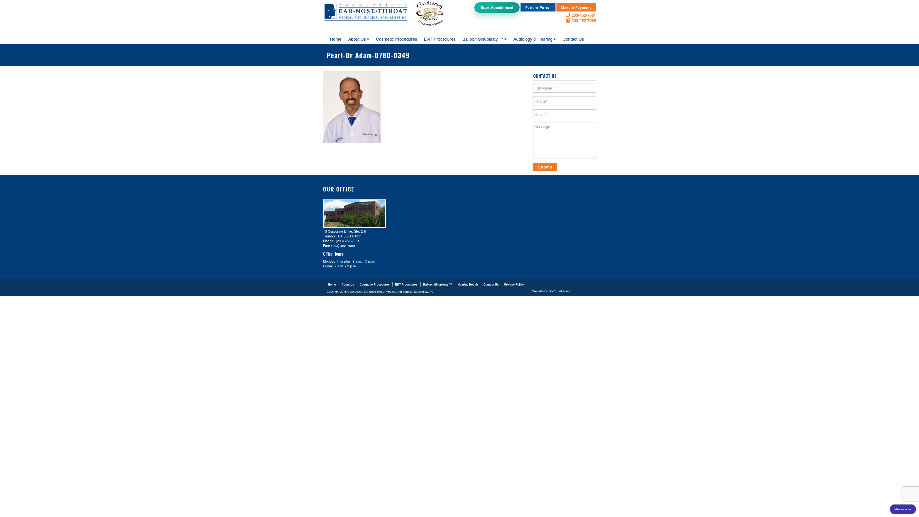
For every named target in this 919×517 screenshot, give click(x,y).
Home (336, 39)
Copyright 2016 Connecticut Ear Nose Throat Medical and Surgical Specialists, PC (380, 291)
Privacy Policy (514, 284)
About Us (357, 39)
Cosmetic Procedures (396, 39)
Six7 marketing (559, 291)
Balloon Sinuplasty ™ (482, 39)
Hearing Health (468, 284)
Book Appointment (497, 7)
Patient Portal (538, 7)
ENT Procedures (440, 39)
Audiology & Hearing (533, 39)
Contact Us (573, 39)
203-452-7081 (583, 15)
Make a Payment (576, 7)
